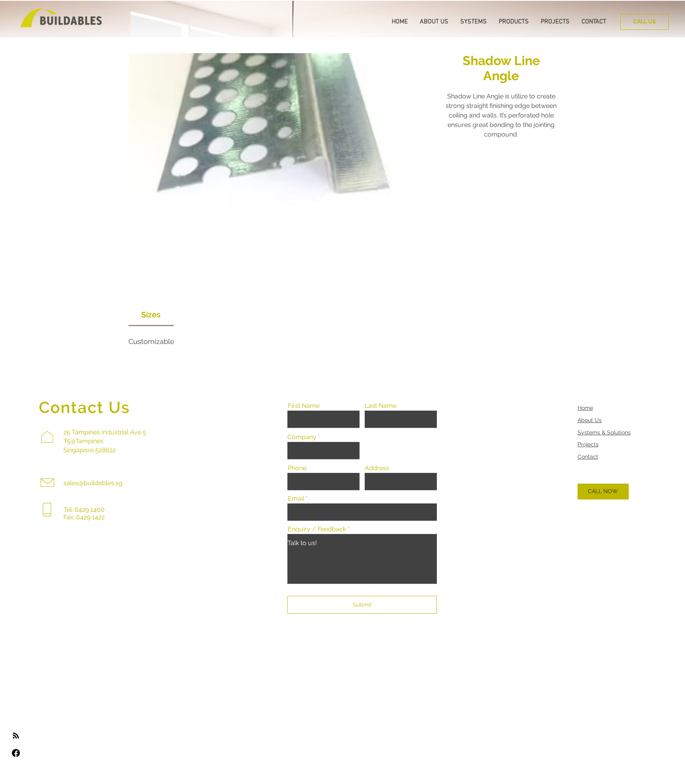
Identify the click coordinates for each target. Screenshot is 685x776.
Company (301, 437)
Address (377, 468)
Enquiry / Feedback (317, 529)
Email (296, 499)
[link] (151, 314)
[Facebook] (16, 753)
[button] (434, 22)
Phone (297, 468)
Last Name (380, 406)
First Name (304, 406)
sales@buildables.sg (92, 483)
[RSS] (16, 736)
